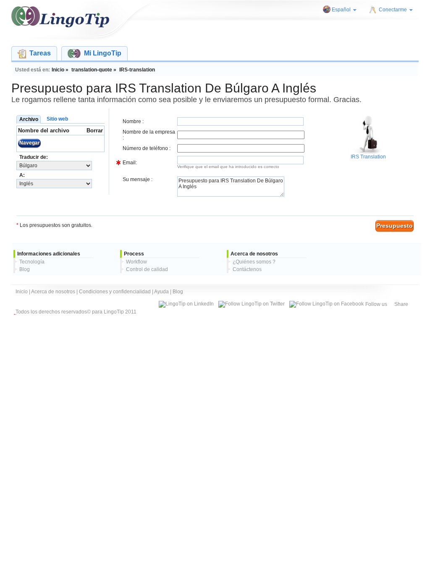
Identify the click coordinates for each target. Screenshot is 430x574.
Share (401, 304)
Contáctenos (247, 269)
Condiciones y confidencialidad (115, 292)
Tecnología (32, 262)
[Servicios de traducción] (60, 16)
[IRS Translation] (367, 152)
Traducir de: (33, 157)
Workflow (136, 262)
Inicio (22, 292)
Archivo (28, 119)
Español (341, 10)
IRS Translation (368, 157)
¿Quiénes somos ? (254, 262)
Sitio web (57, 119)
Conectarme (393, 10)
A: (22, 175)
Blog (24, 269)
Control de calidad (147, 269)
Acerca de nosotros (53, 292)
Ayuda (161, 292)
